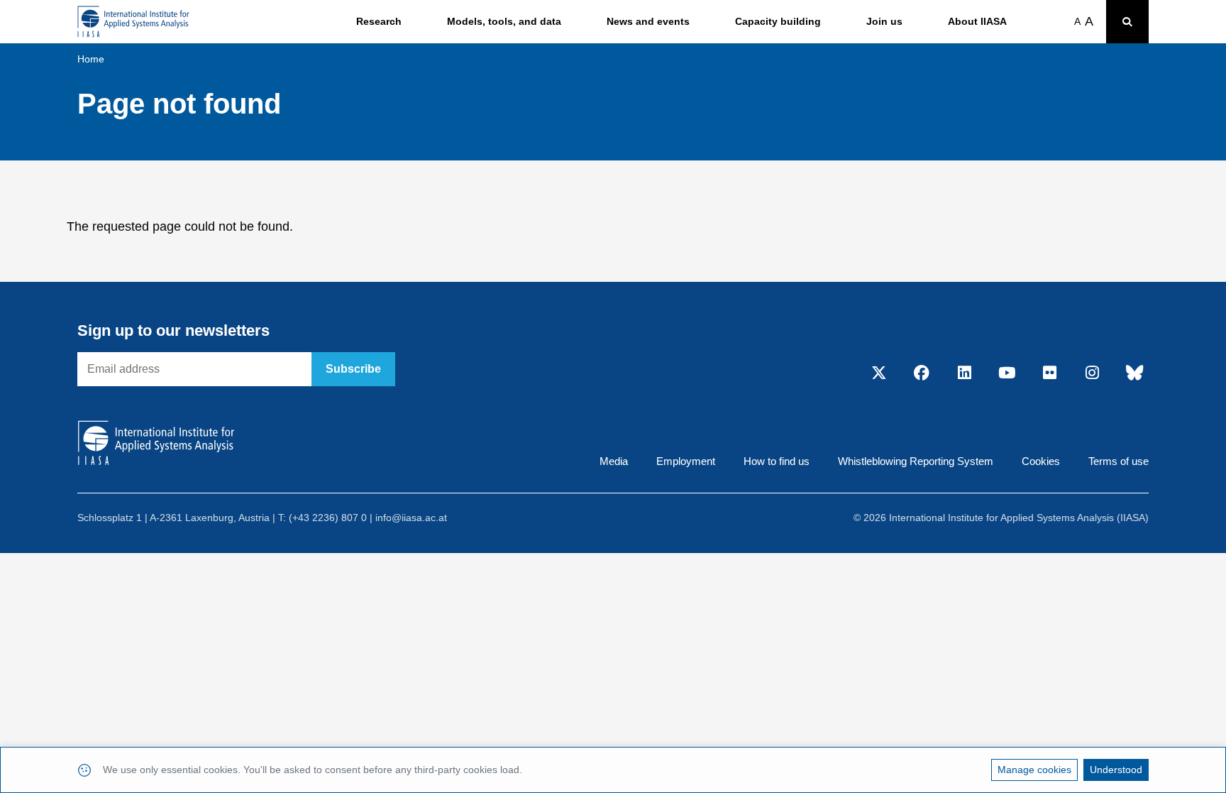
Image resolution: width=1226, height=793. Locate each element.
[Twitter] (879, 373)
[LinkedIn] (964, 373)
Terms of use (1118, 461)
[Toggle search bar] (1127, 21)
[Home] (133, 22)
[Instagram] (1092, 373)
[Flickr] (1049, 373)
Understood (1116, 769)
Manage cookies (1034, 769)
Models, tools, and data (504, 21)
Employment (685, 461)
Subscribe (353, 369)
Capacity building (778, 21)
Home (90, 59)
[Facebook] (921, 373)
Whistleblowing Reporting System (915, 461)
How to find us (777, 461)
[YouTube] (1007, 373)
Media (614, 461)
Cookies (1041, 461)
